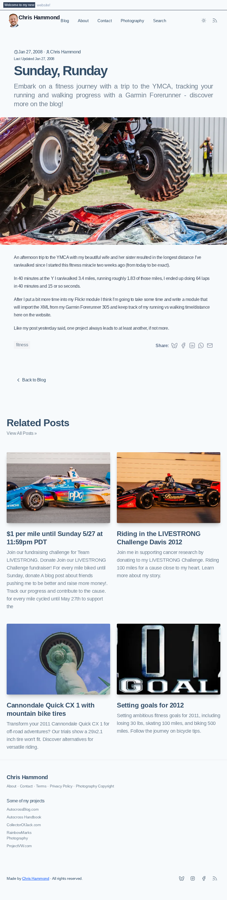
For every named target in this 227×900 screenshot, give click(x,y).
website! (43, 5)
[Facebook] (203, 878)
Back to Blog (34, 380)
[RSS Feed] (214, 20)
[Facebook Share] (183, 345)
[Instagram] (192, 878)
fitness (22, 344)
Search (159, 20)
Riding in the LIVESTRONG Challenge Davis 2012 (158, 538)
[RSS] (214, 878)
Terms (41, 786)
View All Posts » (22, 433)
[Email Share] (210, 345)
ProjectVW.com (19, 846)
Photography (132, 20)
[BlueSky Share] (174, 345)
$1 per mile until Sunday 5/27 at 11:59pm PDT (54, 538)
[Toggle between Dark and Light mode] (203, 20)
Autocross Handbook (24, 817)
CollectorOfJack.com (24, 825)
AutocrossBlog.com (22, 809)
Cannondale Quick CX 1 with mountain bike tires (51, 709)
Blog (65, 20)
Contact (104, 20)
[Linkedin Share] (192, 345)
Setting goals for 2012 (150, 705)
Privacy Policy (61, 786)
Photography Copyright (95, 786)
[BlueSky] (181, 878)
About (83, 20)
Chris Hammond (65, 52)
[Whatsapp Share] (201, 345)
